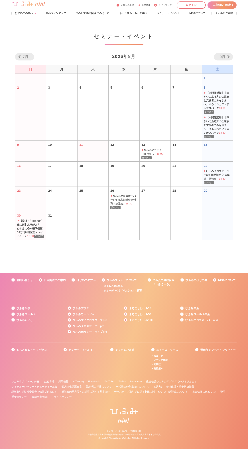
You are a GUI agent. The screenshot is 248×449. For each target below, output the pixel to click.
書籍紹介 (158, 368)
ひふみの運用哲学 (113, 286)
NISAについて (227, 280)
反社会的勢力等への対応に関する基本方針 (86, 391)
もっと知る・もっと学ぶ (31, 349)
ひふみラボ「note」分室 (25, 381)
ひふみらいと (25, 320)
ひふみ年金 (192, 308)
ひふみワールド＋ (84, 314)
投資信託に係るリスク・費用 (208, 391)
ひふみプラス (81, 308)
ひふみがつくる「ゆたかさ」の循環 (123, 290)
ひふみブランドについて (122, 280)
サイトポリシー (63, 396)
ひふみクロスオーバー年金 (201, 320)
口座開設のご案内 (55, 280)
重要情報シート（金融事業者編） (30, 396)
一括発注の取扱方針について (132, 386)
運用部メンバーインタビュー (218, 349)
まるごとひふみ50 (140, 314)
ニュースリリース (167, 349)
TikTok (122, 381)
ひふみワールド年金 (197, 314)
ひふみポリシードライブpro (90, 331)
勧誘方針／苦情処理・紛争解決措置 (173, 386)
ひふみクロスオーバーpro (88, 326)
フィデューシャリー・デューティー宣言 (34, 386)
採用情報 (63, 381)
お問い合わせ (127, 5)
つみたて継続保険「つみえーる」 (163, 282)
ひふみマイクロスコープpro (90, 320)
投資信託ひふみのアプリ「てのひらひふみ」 (171, 381)
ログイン (191, 4)
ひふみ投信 (23, 308)
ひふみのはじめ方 (196, 280)
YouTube (109, 381)
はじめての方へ (86, 280)
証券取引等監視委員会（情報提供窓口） (34, 391)
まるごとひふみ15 (140, 308)
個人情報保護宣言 (72, 386)
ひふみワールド (26, 314)
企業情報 (146, 5)
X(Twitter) (78, 381)
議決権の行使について (99, 386)
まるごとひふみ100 (141, 320)
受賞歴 (157, 364)
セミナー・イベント (81, 349)
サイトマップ (165, 5)
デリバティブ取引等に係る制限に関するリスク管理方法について (151, 391)
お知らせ (158, 355)
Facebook (94, 381)
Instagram (136, 381)
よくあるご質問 (124, 349)
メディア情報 (161, 360)
